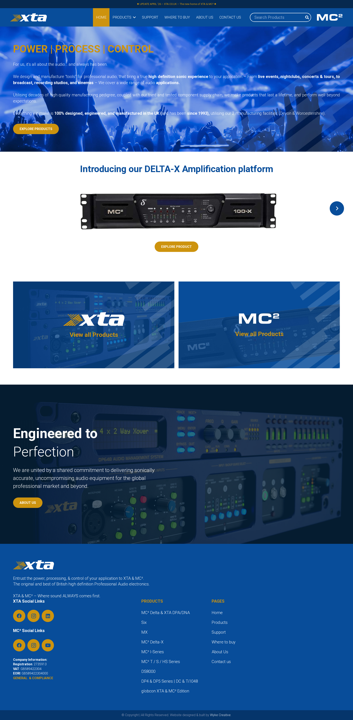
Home (217, 612)
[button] (133, 17)
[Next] (337, 208)
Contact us (221, 661)
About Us (220, 651)
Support (219, 632)
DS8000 (148, 671)
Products (220, 622)
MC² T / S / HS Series (160, 661)
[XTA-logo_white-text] (28, 17)
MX (144, 632)
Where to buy (224, 642)
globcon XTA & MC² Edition (165, 691)
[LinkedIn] (48, 616)
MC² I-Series (152, 651)
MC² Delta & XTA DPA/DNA (165, 612)
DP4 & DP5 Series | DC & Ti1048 (169, 681)
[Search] (307, 17)
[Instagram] (33, 616)
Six (144, 622)
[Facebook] (19, 616)
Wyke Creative (220, 715)
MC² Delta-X (152, 642)
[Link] (93, 325)
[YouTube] (48, 645)
